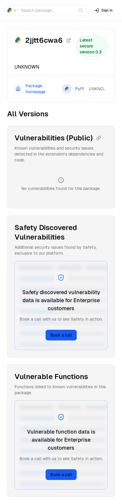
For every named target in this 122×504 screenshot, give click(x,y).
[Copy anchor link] (98, 138)
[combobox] (12, 10)
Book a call (61, 335)
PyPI (79, 88)
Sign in (107, 10)
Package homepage (35, 88)
